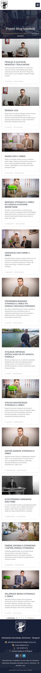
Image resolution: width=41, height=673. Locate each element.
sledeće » (31, 618)
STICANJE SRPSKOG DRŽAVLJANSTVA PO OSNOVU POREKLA (19, 354)
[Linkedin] (24, 655)
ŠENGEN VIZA (11, 110)
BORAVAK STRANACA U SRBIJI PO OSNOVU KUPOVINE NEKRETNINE (19, 204)
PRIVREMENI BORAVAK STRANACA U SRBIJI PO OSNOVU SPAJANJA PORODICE (20, 303)
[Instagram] (20, 655)
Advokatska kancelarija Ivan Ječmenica (16, 33)
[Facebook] (16, 655)
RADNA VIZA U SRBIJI (15, 156)
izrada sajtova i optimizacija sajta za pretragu (20, 670)
